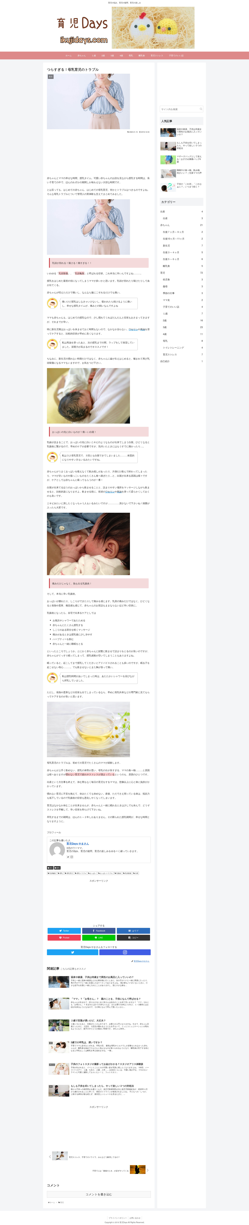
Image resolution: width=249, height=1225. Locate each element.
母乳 (58, 868)
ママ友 (183, 300)
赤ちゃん (181, 225)
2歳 (183, 320)
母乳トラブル (81, 873)
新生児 (183, 245)
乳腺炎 (118, 873)
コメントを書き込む (99, 1194)
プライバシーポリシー (118, 1218)
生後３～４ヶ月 (183, 252)
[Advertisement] (99, 153)
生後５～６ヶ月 (183, 259)
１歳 (183, 313)
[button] (201, 109)
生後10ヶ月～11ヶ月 (183, 238)
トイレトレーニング (183, 347)
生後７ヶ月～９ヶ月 (183, 231)
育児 (51, 868)
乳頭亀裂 (52, 873)
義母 (183, 286)
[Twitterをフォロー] (68, 856)
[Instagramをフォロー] (71, 856)
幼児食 (183, 279)
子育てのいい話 (183, 306)
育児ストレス (183, 354)
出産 (181, 211)
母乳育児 (69, 873)
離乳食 (183, 265)
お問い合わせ (135, 1218)
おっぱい (92, 873)
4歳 (183, 334)
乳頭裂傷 (128, 873)
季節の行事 (183, 293)
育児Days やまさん (78, 843)
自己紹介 (181, 361)
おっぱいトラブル (106, 873)
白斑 (136, 873)
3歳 (183, 327)
